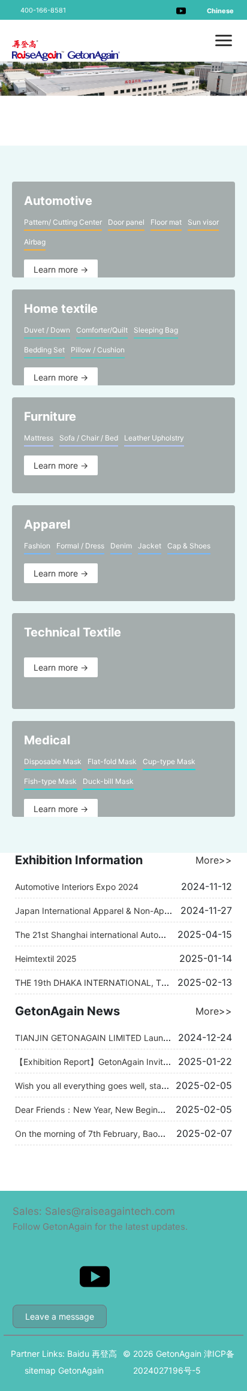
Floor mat (166, 222)
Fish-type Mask (50, 781)
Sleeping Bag (156, 329)
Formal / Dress (80, 545)
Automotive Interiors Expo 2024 (76, 887)
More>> (213, 860)
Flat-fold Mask (112, 761)
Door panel (126, 222)
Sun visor (203, 222)
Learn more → (61, 269)
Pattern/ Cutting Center (63, 222)
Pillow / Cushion (98, 349)
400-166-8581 (43, 10)
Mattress (38, 437)
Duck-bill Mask (108, 781)
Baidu (78, 1353)
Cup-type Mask (169, 761)
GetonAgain (81, 1370)
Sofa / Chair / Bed (88, 437)
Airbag (35, 241)
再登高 (104, 1353)
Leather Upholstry (154, 437)
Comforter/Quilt (102, 329)
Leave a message (59, 1316)
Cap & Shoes (188, 545)
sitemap (40, 1370)
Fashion (37, 545)
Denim (121, 545)
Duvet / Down (47, 329)
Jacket (149, 545)
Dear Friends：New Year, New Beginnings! (98, 1110)
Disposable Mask (53, 761)
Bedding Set (44, 349)
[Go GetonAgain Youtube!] (181, 10)
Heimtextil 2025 (46, 959)
